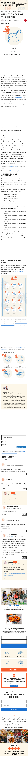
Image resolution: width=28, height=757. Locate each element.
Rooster (20, 171)
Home (2, 11)
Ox (13, 171)
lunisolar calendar (18, 97)
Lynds (11, 536)
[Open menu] (26, 5)
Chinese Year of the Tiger (20, 382)
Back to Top (14, 754)
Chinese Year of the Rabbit (20, 367)
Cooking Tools (7, 666)
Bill (11, 508)
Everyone (8, 20)
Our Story (13, 610)
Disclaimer (14, 753)
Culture (10, 11)
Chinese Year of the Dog (7, 367)
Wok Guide (7, 656)
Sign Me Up (14, 685)
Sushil (13, 495)
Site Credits (21, 753)
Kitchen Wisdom (20, 666)
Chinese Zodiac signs (19, 271)
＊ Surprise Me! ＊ (14, 670)
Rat (11, 171)
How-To (6, 11)
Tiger (11, 166)
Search (19, 5)
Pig (4, 168)
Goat (15, 166)
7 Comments (16, 20)
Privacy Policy (7, 753)
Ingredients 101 (20, 656)
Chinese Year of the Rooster (7, 382)
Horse (16, 171)
